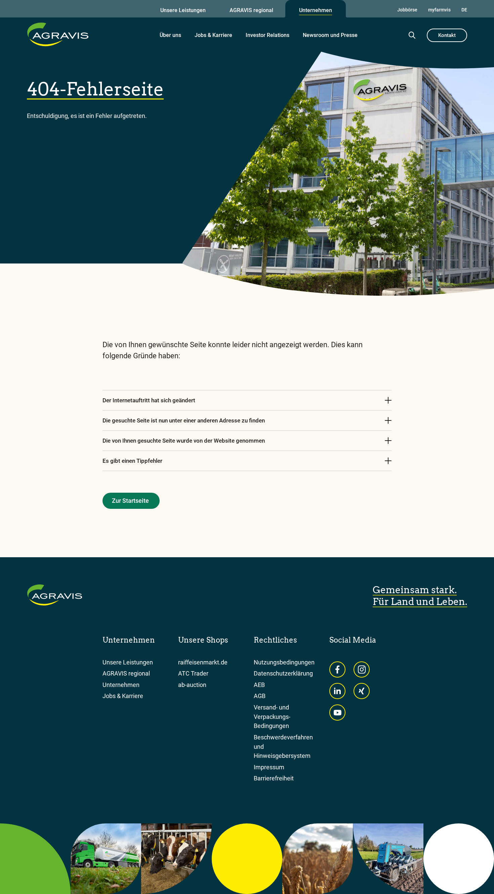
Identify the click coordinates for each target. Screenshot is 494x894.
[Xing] (362, 691)
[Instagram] (362, 669)
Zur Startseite (130, 500)
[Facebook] (337, 669)
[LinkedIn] (337, 691)
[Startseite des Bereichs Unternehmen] (58, 34)
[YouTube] (337, 712)
